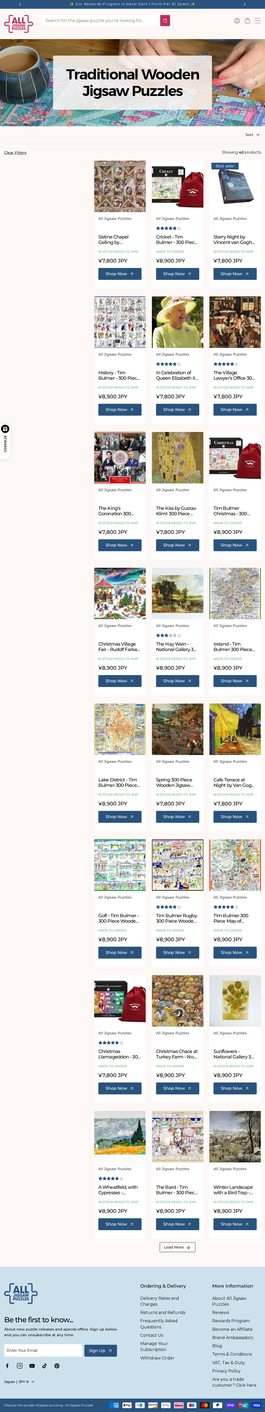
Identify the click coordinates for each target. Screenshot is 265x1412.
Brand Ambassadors (232, 1337)
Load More (174, 1247)
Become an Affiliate (232, 1329)
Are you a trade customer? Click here (234, 1382)
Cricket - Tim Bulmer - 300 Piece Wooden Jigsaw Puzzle (176, 239)
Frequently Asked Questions (159, 1323)
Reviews (220, 1312)
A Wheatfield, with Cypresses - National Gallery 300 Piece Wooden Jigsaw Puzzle (119, 1190)
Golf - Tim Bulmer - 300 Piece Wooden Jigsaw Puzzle (118, 918)
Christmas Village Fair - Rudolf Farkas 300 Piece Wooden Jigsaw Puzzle (118, 647)
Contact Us (151, 1335)
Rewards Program (231, 1320)
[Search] (165, 20)
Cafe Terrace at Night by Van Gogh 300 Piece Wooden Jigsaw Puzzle (234, 782)
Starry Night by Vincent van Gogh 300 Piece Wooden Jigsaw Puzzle (234, 239)
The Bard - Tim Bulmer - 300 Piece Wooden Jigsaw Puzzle (176, 1190)
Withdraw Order (157, 1358)
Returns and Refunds (162, 1312)
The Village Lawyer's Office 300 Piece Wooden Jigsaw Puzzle (234, 375)
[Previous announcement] (20, 4)
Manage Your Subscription (154, 1346)
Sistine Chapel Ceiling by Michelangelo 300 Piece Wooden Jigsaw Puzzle (117, 239)
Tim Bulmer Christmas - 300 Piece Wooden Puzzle (230, 511)
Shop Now (116, 273)
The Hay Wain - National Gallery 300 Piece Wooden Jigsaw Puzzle (177, 647)
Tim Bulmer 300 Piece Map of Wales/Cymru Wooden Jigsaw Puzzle (231, 918)
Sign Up (97, 1350)
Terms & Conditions (232, 1354)
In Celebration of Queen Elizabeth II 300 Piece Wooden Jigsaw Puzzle (176, 375)
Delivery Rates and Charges (159, 1301)
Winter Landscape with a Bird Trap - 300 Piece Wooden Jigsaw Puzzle (234, 1190)
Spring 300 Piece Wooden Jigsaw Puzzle (174, 782)
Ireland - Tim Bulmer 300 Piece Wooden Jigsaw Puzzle (233, 647)
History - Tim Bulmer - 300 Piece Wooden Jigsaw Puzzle (118, 375)
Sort (249, 134)
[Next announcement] (245, 4)
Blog (217, 1345)
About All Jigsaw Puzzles (229, 1301)
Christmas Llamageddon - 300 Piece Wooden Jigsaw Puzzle (119, 1054)
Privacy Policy (226, 1371)
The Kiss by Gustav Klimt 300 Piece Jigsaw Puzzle (176, 511)
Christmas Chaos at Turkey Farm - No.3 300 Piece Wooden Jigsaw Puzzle (176, 1054)
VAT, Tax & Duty (228, 1362)
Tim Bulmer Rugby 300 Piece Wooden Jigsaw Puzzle (176, 918)
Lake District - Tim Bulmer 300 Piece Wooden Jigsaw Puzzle (117, 782)
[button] (247, 21)
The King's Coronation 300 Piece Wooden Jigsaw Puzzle (114, 511)
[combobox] (99, 20)
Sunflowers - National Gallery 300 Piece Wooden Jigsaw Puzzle (235, 1054)
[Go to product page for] (120, 186)
